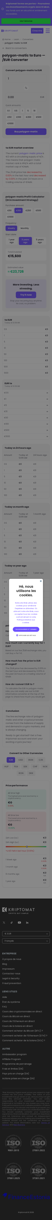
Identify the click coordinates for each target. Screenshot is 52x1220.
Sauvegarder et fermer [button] (26, 629)
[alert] (26, 610)
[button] (26, 635)
